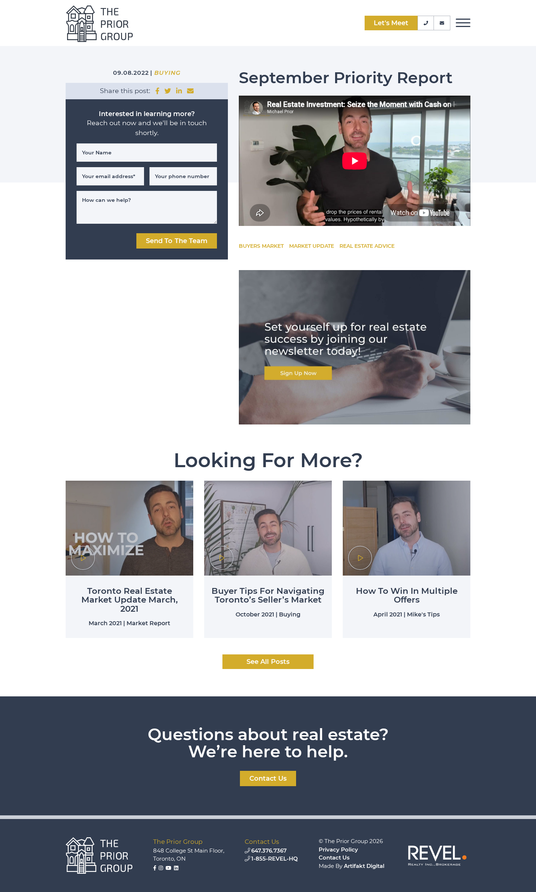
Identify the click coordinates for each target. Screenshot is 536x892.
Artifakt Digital (364, 865)
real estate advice (367, 246)
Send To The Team (176, 241)
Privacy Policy (338, 849)
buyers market (261, 246)
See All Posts (268, 662)
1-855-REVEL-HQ (274, 858)
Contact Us (334, 857)
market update (311, 246)
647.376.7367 (269, 850)
